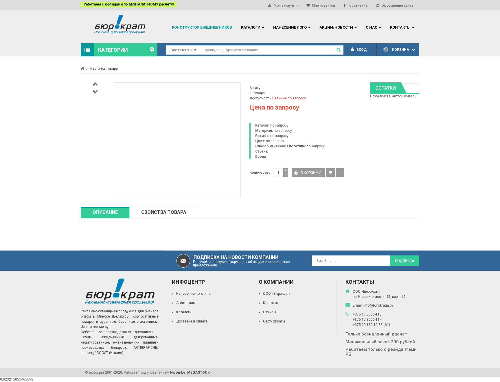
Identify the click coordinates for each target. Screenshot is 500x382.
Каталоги (184, 312)
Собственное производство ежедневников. (117, 332)
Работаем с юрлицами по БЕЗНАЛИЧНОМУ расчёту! (129, 4)
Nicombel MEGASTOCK (190, 372)
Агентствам (186, 303)
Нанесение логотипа (193, 294)
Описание (105, 212)
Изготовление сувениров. (102, 327)
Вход (361, 50)
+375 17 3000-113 (367, 314)
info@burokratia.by (378, 305)
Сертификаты (274, 321)
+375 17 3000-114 (367, 320)
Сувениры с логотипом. (138, 322)
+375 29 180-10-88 (368, 325)
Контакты (271, 303)
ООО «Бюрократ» (277, 294)
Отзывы (269, 312)
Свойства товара (163, 212)
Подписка (404, 261)
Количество (260, 172)
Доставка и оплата (191, 321)
